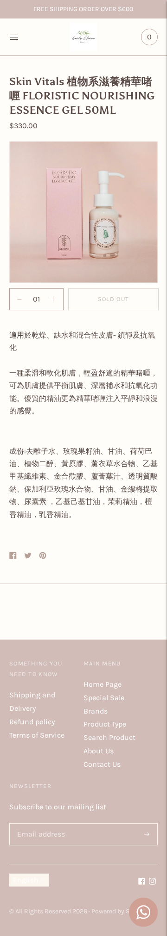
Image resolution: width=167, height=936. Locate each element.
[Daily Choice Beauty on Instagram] (152, 882)
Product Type (105, 724)
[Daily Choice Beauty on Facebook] (141, 882)
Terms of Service (36, 735)
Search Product (109, 737)
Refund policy (32, 721)
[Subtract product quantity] (53, 299)
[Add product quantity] (19, 299)
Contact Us (102, 764)
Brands (96, 711)
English (26, 879)
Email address (39, 824)
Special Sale (104, 697)
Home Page (103, 684)
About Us (99, 750)
